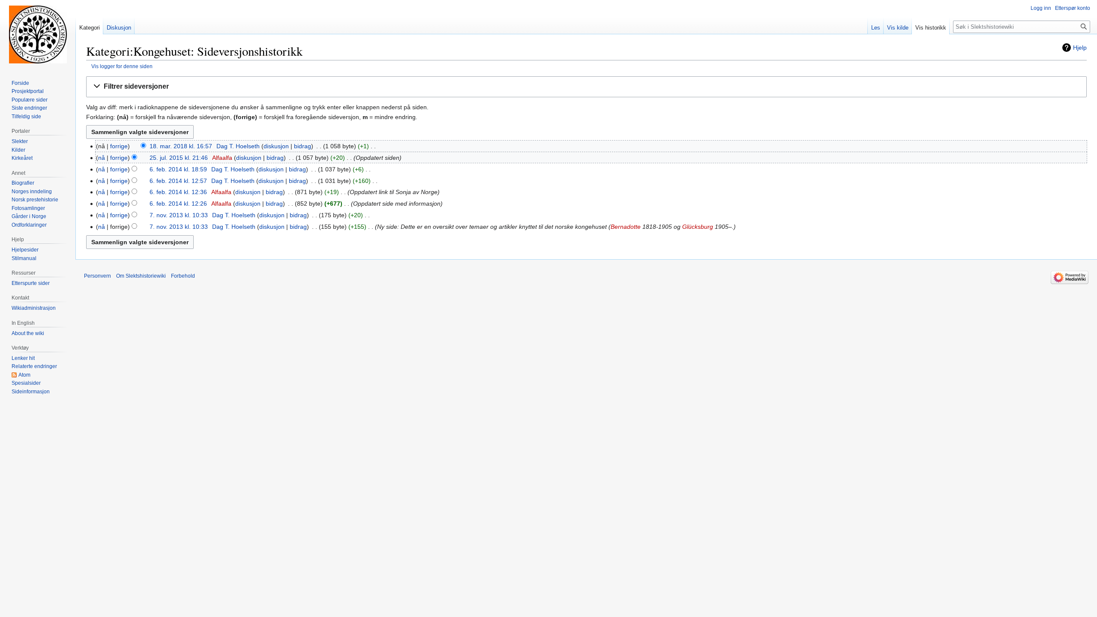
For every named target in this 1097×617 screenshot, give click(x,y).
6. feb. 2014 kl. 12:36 (178, 192)
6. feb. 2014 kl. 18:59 (178, 169)
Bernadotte (626, 226)
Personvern (97, 276)
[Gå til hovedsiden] (37, 34)
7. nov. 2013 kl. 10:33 (179, 215)
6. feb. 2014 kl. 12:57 (178, 180)
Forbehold (183, 276)
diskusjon (276, 146)
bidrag (302, 146)
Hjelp (1080, 47)
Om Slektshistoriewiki (141, 276)
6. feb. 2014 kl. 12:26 (178, 203)
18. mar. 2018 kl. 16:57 (181, 146)
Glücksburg (697, 226)
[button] (586, 86)
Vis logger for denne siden (122, 66)
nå (101, 157)
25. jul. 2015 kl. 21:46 (179, 157)
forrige (119, 146)
